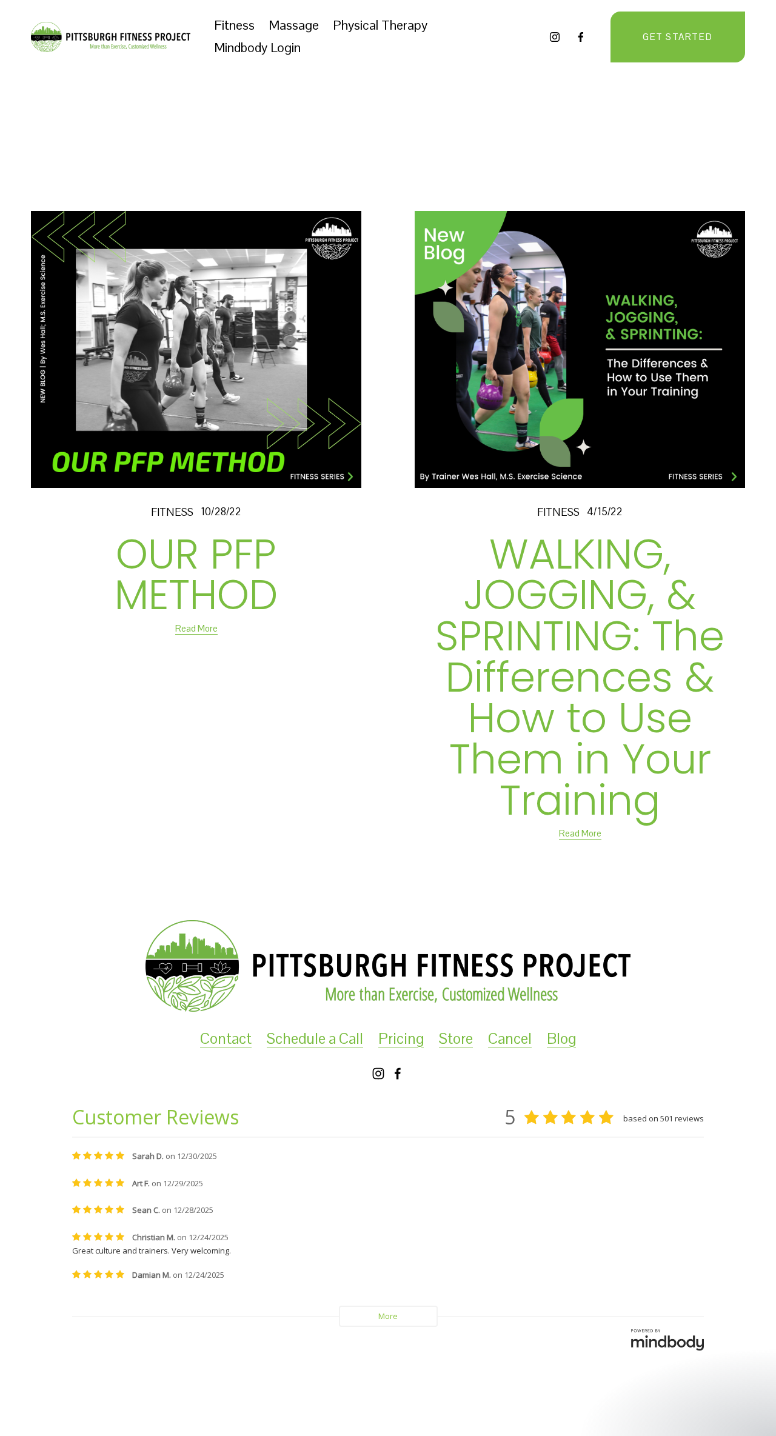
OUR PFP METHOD (196, 575)
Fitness (234, 25)
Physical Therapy (380, 25)
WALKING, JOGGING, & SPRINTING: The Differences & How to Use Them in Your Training (579, 677)
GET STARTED (677, 36)
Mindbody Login (257, 47)
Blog (561, 1038)
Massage (294, 25)
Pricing (401, 1038)
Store (456, 1038)
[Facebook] (581, 37)
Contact (226, 1038)
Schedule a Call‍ (315, 1038)
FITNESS (172, 512)
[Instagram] (555, 37)
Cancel (510, 1038)
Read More (196, 628)
